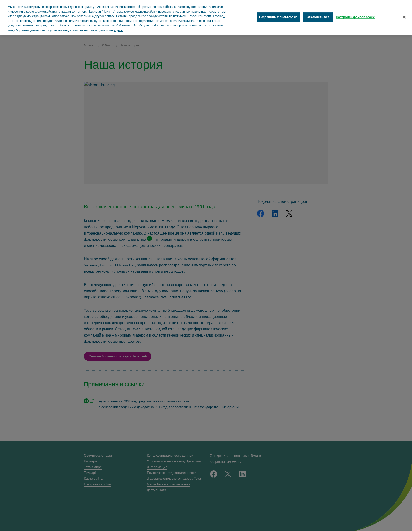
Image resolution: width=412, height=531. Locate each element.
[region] (206, 17)
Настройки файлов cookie (355, 17)
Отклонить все (318, 17)
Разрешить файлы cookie (278, 17)
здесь (118, 30)
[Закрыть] (404, 17)
